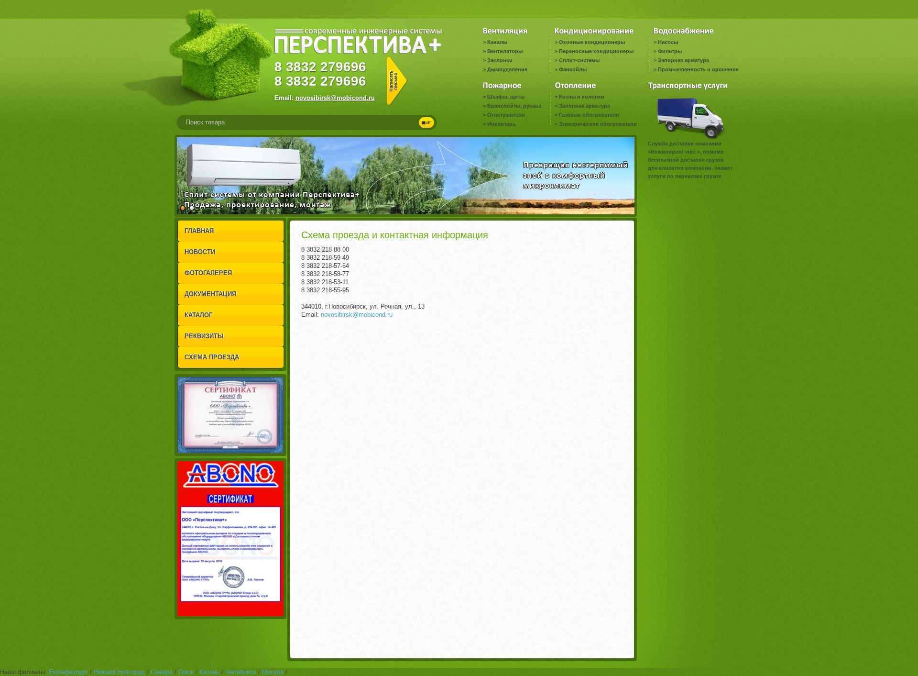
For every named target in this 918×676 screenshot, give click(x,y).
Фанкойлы (573, 69)
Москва (273, 672)
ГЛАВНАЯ (199, 230)
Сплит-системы (579, 60)
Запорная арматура (683, 60)
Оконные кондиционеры (592, 42)
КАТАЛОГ (198, 315)
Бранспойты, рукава (514, 106)
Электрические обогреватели (598, 124)
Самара (162, 672)
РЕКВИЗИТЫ (204, 336)
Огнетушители (506, 115)
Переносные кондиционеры (596, 51)
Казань (209, 672)
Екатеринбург (68, 672)
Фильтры (670, 51)
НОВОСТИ (200, 251)
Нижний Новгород (119, 672)
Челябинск (240, 672)
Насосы (668, 42)
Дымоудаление (507, 69)
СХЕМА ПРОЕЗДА (212, 357)
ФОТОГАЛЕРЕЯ (208, 273)
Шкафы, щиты (506, 97)
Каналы (497, 42)
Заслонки (500, 60)
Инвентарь (501, 124)
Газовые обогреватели (589, 115)
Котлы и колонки (581, 97)
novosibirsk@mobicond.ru (335, 97)
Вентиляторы (505, 51)
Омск (186, 672)
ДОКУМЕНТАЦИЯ (210, 294)
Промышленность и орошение (698, 69)
